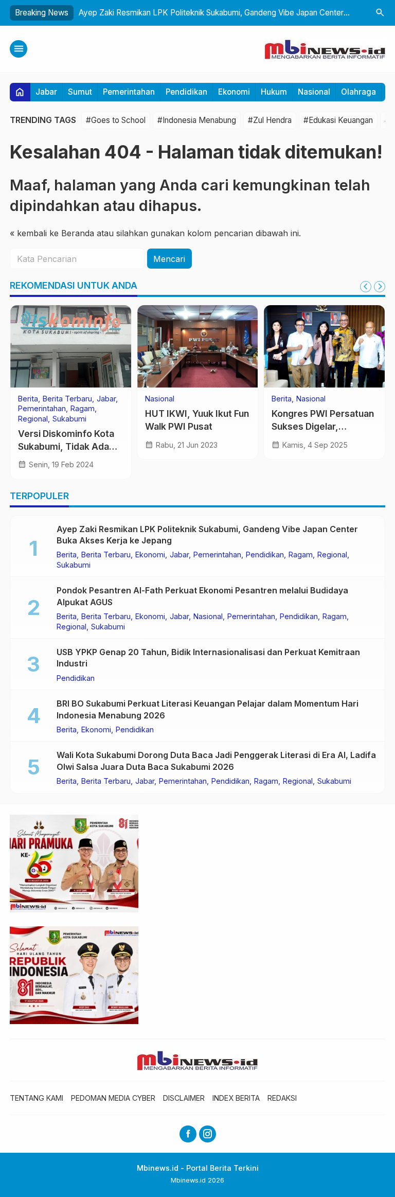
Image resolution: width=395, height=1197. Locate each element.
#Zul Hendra (270, 120)
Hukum (274, 92)
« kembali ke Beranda (52, 233)
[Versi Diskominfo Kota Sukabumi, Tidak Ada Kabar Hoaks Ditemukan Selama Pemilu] (70, 346)
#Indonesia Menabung (196, 120)
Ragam (82, 408)
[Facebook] (187, 1133)
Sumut (80, 92)
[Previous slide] (365, 286)
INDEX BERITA (236, 1098)
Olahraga (358, 92)
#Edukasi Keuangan (338, 120)
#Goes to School (116, 120)
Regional (33, 419)
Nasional (314, 92)
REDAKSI (282, 1098)
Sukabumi (69, 419)
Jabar (46, 92)
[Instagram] (207, 1133)
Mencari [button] (169, 259)
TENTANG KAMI (36, 1098)
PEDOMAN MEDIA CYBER (113, 1098)
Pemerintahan (129, 92)
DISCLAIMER (184, 1098)
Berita (28, 398)
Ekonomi (234, 92)
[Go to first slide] (379, 286)
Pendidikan (186, 92)
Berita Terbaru (67, 398)
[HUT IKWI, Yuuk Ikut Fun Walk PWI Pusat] (197, 346)
